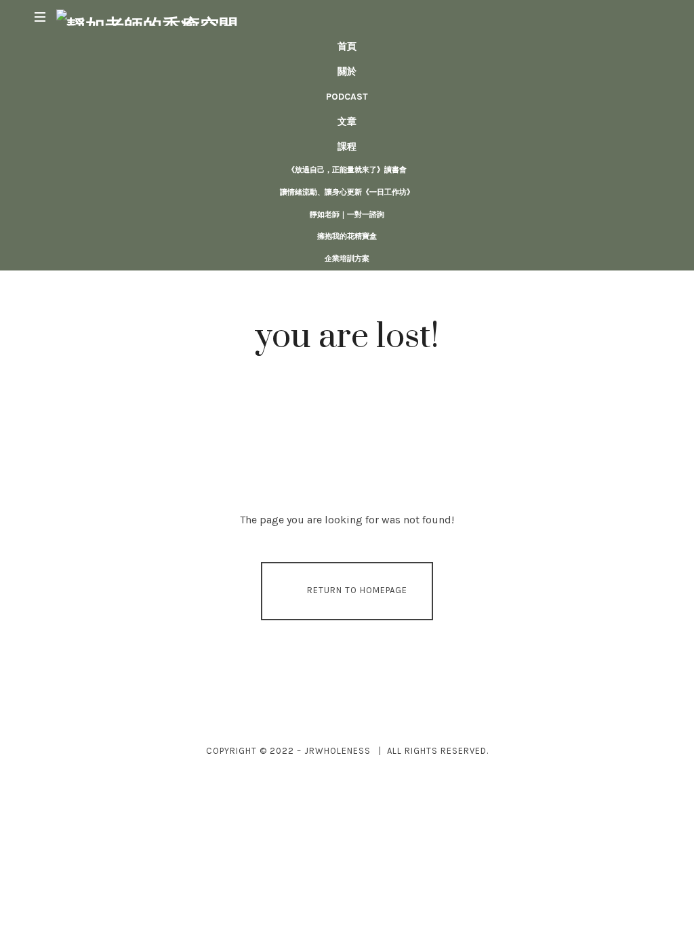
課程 (347, 147)
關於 (347, 71)
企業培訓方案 (347, 258)
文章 (347, 121)
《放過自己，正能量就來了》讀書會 (347, 169)
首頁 (347, 46)
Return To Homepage (357, 590)
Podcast (347, 96)
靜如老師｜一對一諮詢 (347, 214)
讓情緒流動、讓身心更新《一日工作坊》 (347, 192)
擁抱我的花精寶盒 (347, 236)
